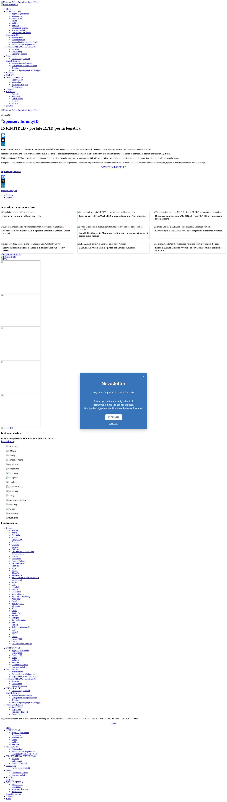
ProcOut (15, 601)
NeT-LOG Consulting (21, 596)
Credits (114, 723)
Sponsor (9, 89)
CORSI (9, 73)
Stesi (14, 622)
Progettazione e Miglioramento (24, 44)
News (8, 770)
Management (17, 16)
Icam (14, 568)
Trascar (15, 641)
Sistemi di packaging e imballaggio (26, 70)
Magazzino (16, 82)
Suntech (15, 625)
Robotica (15, 68)
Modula (15, 589)
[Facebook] (113, 135)
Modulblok (16, 592)
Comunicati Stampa (20, 28)
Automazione (17, 37)
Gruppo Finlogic (18, 561)
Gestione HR (17, 18)
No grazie (113, 424)
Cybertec (15, 544)
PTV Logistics (18, 603)
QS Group (16, 606)
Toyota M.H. (17, 639)
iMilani (14, 570)
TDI (13, 629)
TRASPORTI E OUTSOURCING (21, 47)
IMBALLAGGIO (13, 688)
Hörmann (15, 566)
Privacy (15, 103)
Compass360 (17, 540)
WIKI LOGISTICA (14, 77)
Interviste (15, 25)
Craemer (15, 542)
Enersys (15, 556)
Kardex (15, 582)
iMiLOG (15, 573)
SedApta (15, 618)
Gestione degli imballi (21, 58)
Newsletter (16, 96)
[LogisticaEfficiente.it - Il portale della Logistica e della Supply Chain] (20, 2)
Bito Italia (16, 535)
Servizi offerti (17, 99)
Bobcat (14, 537)
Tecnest (15, 632)
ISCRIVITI (113, 417)
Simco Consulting (19, 620)
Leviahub (15, 587)
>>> (7, 441)
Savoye (15, 615)
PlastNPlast (16, 599)
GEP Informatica (18, 563)
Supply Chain (17, 80)
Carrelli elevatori (18, 40)
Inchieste (15, 23)
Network (15, 49)
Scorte (14, 21)
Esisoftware (16, 559)
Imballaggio (11, 56)
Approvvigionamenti (20, 14)
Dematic (15, 547)
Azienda (15, 94)
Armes (14, 533)
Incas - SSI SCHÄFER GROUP (25, 577)
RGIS (14, 608)
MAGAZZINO (12, 35)
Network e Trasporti (20, 84)
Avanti (9, 197)
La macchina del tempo (21, 32)
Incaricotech (17, 575)
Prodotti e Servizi (13, 794)
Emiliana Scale (18, 554)
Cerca (8, 799)
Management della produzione (24, 66)
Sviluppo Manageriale (21, 627)
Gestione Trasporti (19, 54)
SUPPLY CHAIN (13, 11)
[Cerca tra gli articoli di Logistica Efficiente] (9, 106)
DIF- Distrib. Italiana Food (23, 551)
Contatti (15, 101)
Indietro (9, 195)
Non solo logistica (19, 30)
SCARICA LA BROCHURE (113, 167)
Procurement (17, 87)
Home (8, 9)
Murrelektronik (18, 594)
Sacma (14, 610)
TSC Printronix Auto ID (22, 644)
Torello (14, 636)
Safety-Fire (16, 613)
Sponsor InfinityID (9, 190)
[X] (113, 140)
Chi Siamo (10, 91)
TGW (14, 634)
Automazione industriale (22, 63)
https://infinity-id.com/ (11, 171)
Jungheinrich (17, 580)
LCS (14, 585)
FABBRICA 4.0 (13, 61)
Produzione (16, 735)
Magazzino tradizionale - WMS (25, 42)
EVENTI (10, 75)
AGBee (15, 530)
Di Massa (15, 549)
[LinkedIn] (113, 144)
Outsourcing (17, 51)
